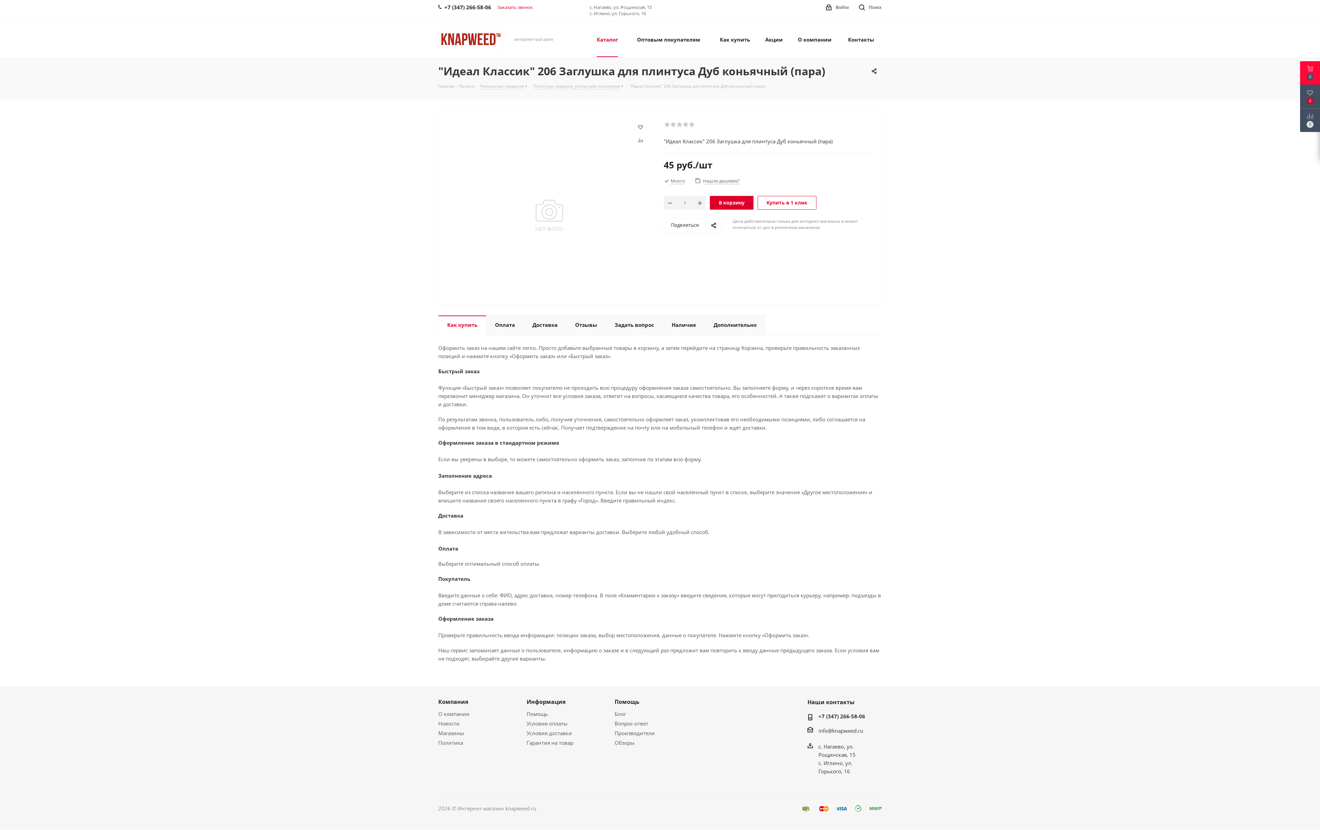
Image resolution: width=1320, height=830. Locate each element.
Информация (546, 702)
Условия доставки (549, 733)
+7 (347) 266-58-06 (841, 716)
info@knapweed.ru (840, 730)
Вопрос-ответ (631, 723)
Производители (635, 733)
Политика (450, 742)
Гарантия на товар (550, 742)
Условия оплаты (547, 723)
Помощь (537, 713)
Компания (453, 702)
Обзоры (625, 742)
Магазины (451, 733)
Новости (449, 723)
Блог (620, 713)
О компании (454, 713)
